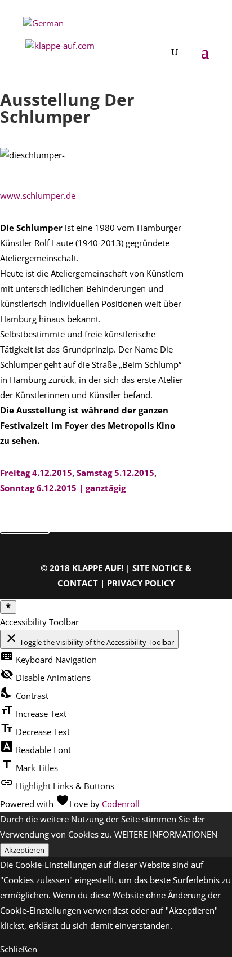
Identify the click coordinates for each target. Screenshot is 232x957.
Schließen (18, 949)
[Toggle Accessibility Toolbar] (8, 607)
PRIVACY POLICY (141, 583)
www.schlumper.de (37, 195)
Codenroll (121, 803)
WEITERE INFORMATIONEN (165, 834)
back (24, 521)
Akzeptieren (24, 850)
